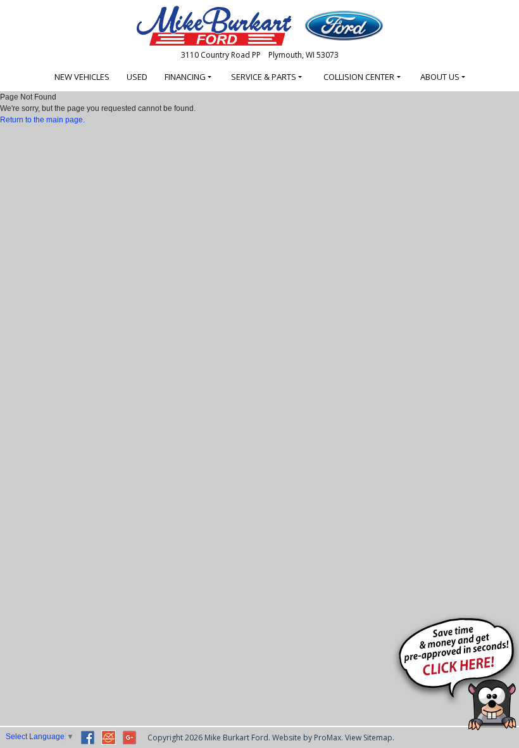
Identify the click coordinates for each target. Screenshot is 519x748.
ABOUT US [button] (440, 76)
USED (137, 76)
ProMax (327, 737)
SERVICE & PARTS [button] (263, 76)
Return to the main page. (42, 119)
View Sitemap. (369, 737)
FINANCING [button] (185, 76)
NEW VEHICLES (81, 76)
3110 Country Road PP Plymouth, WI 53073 (260, 54)
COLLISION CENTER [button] (358, 76)
